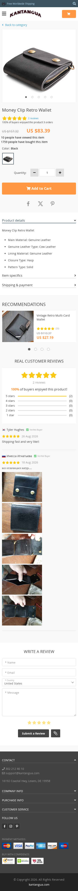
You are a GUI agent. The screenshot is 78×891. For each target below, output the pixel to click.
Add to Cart (41, 188)
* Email (10, 673)
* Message (12, 692)
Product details (13, 220)
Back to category (15, 25)
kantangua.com (39, 884)
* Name (10, 662)
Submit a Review (33, 733)
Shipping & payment (17, 285)
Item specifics (12, 275)
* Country (9, 680)
